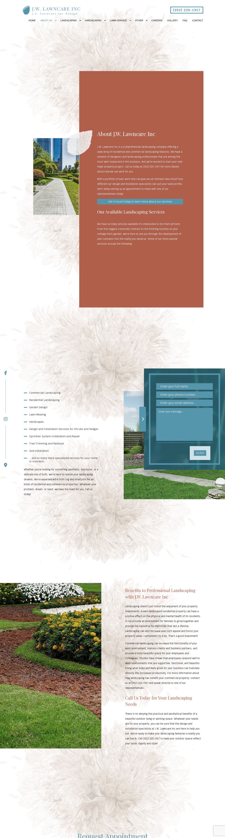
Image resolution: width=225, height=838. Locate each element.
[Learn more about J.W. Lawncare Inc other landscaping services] (50, 665)
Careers (156, 20)
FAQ (185, 20)
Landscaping (68, 20)
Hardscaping (93, 20)
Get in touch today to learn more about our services (140, 201)
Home (32, 20)
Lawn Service (118, 20)
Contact (197, 20)
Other (139, 20)
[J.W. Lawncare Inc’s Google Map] (5, 446)
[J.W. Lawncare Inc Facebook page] (5, 373)
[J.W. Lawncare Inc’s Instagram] (5, 400)
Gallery (172, 20)
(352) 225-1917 (187, 10)
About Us (46, 20)
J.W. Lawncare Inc (56, 9)
